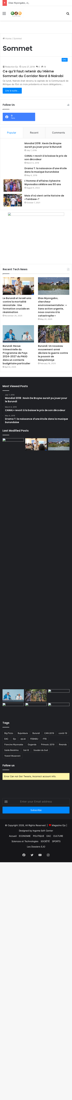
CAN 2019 (49, 733)
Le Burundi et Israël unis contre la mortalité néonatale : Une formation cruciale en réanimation (17, 305)
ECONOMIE (25, 836)
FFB (45, 739)
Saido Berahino (11, 750)
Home (8, 38)
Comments (58, 132)
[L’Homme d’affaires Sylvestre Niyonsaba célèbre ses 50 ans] (13, 185)
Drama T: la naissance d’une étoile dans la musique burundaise (45, 170)
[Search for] (67, 14)
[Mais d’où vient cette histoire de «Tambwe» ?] (13, 200)
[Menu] (4, 14)
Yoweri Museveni (12, 756)
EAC (6, 739)
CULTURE (58, 836)
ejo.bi (23, 739)
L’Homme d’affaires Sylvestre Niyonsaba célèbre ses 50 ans (42, 182)
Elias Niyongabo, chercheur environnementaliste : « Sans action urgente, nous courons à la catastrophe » (52, 307)
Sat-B (26, 750)
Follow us (9, 765)
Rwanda (63, 744)
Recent (34, 132)
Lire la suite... (12, 90)
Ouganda (32, 744)
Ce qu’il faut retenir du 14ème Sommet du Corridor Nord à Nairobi (33, 73)
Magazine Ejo (59, 825)
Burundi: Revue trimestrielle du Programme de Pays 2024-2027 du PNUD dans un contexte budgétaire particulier (16, 354)
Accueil (13, 836)
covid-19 (63, 733)
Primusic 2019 (47, 744)
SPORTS (56, 841)
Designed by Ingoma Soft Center (36, 830)
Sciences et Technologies (25, 841)
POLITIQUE (38, 836)
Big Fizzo (8, 733)
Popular (11, 132)
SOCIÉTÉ (45, 841)
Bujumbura (23, 733)
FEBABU (34, 739)
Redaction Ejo (11, 66)
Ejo (14, 739)
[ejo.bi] (16, 13)
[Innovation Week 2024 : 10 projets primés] (13, 709)
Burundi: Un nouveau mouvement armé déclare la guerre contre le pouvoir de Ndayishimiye (53, 353)
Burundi (36, 733)
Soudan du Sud (40, 750)
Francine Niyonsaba (13, 744)
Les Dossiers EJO (36, 846)
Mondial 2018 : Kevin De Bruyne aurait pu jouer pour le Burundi (43, 145)
